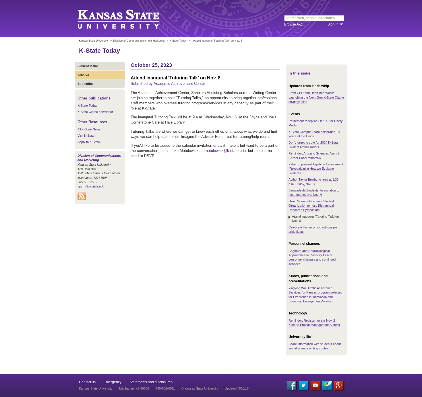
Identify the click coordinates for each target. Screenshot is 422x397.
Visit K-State (86, 135)
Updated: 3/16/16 (237, 388)
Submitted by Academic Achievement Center (168, 83)
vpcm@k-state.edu (91, 186)
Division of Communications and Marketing (138, 40)
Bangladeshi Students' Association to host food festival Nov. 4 (314, 192)
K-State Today (178, 40)
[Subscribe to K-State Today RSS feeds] (82, 199)
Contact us (87, 382)
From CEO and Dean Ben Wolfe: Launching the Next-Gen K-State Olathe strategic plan (316, 97)
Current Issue (88, 66)
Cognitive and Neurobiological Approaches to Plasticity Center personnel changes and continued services (312, 257)
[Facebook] (291, 385)
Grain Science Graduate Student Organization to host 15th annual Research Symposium (311, 206)
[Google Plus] (338, 385)
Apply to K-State (89, 142)
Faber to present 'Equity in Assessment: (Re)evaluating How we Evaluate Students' (316, 169)
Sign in (333, 24)
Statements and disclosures (151, 382)
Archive (83, 75)
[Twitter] (303, 385)
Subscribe (85, 83)
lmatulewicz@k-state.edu (225, 150)
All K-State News (89, 129)
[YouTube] (315, 385)
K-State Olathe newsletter (95, 112)
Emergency (112, 382)
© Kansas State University (199, 388)
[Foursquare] (327, 385)
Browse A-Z (293, 24)
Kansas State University (125, 18)
